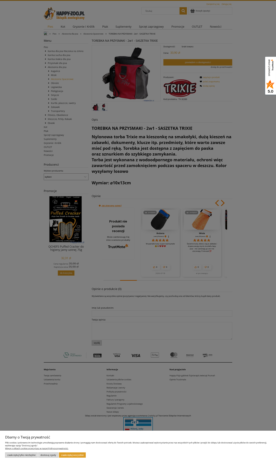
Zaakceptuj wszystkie (72, 455)
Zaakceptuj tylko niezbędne (21, 455)
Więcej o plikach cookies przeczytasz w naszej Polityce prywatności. (36, 448)
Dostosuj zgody (48, 455)
